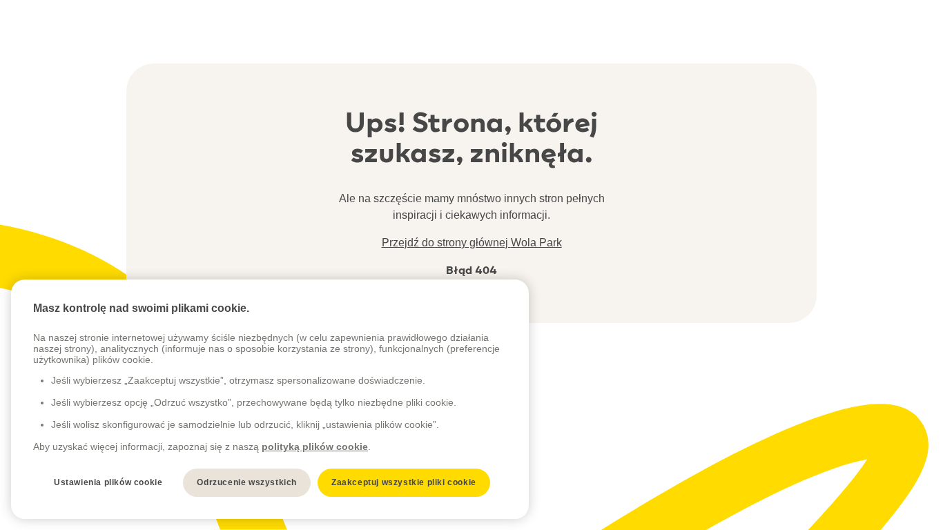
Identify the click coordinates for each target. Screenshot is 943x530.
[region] (270, 399)
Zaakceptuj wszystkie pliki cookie (403, 482)
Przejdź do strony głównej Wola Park (472, 242)
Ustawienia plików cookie (108, 482)
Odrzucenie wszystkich (247, 482)
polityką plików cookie (315, 446)
